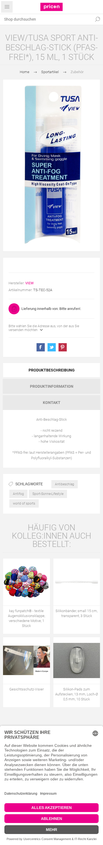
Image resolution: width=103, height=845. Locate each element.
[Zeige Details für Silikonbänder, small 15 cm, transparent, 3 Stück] (76, 581)
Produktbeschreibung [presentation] (52, 370)
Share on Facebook (41, 347)
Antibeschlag (64, 484)
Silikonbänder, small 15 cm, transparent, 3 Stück (76, 613)
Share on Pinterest (63, 347)
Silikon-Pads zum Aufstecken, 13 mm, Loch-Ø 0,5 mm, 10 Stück (76, 694)
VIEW (29, 283)
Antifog (18, 494)
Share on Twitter (52, 347)
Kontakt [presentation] (51, 402)
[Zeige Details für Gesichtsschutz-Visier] (26, 660)
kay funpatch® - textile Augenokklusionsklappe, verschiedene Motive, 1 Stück (26, 618)
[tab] (51, 370)
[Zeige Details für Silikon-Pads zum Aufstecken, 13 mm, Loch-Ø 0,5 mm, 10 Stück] (76, 660)
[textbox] (46, 19)
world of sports (24, 503)
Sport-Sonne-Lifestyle (47, 494)
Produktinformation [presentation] (51, 386)
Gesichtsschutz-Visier (26, 689)
